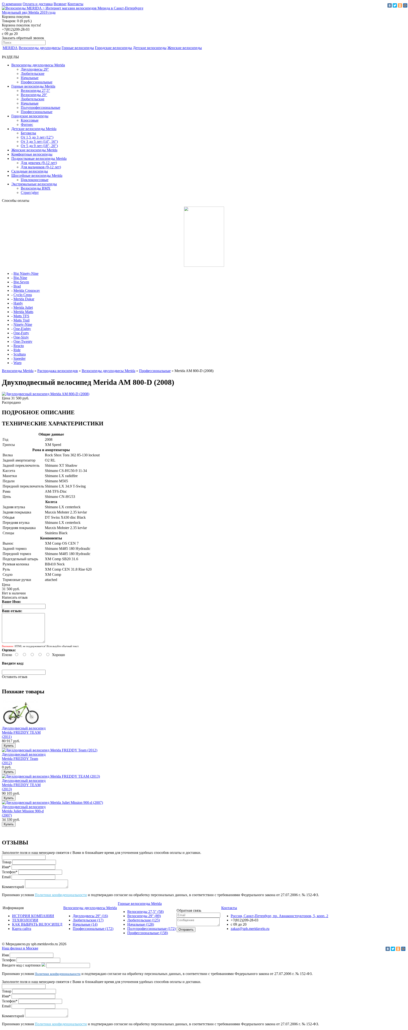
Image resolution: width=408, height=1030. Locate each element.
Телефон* (9, 872)
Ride (17, 350)
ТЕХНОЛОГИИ (25, 920)
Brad (17, 286)
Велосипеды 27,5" (35, 91)
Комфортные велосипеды (31, 154)
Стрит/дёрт (30, 193)
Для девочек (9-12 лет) (39, 163)
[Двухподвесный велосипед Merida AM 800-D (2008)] (45, 394)
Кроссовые (29, 120)
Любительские (32, 74)
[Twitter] (395, 5)
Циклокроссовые (34, 180)
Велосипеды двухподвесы (40, 48)
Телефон (9, 960)
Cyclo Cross (22, 295)
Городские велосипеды (113, 48)
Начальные (29, 78)
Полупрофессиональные (40, 108)
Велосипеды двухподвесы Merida (38, 65)
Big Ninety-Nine (25, 273)
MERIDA (10, 48)
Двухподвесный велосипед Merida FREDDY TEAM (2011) (24, 732)
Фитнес (27, 125)
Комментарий (13, 887)
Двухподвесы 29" (35, 69)
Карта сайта (21, 929)
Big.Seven (21, 282)
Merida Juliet (23, 307)
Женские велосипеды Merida (34, 150)
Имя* (6, 867)
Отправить (186, 929)
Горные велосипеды (78, 48)
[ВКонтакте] (389, 5)
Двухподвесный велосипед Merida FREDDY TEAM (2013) (24, 785)
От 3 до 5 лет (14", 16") (39, 142)
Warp (17, 363)
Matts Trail (21, 320)
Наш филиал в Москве (20, 948)
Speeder (19, 358)
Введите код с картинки (21, 965)
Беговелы (28, 133)
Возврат (60, 4)
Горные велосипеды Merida (33, 86)
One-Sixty (21, 337)
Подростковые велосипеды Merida (39, 159)
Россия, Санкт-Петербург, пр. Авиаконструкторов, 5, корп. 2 (279, 916)
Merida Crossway (26, 290)
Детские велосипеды (149, 48)
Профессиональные (36, 82)
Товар (6, 862)
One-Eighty (22, 329)
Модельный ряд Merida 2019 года (28, 12)
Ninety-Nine (22, 324)
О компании (12, 4)
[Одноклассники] (400, 5)
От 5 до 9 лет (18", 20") (39, 146)
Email (6, 877)
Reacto (18, 346)
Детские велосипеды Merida (33, 129)
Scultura (19, 354)
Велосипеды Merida (18, 371)
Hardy (18, 303)
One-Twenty (22, 341)
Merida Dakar (23, 299)
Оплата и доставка (38, 4)
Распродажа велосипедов (57, 371)
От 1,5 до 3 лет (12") (37, 137)
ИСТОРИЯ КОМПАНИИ (33, 916)
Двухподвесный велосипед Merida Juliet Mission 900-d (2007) (24, 811)
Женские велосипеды (184, 48)
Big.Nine (20, 278)
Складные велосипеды (29, 171)
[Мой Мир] (405, 5)
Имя (5, 955)
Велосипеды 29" (34, 95)
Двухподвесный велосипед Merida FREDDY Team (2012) (24, 758)
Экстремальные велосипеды (34, 184)
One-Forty (21, 333)
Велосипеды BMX (36, 188)
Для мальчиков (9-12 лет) (41, 167)
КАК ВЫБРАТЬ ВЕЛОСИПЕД (37, 924)
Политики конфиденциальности (61, 895)
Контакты (75, 4)
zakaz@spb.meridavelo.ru (250, 929)
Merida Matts (23, 312)
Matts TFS (21, 316)
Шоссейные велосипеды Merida (36, 176)
